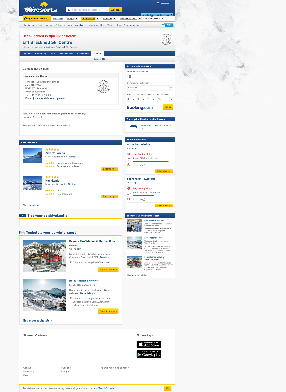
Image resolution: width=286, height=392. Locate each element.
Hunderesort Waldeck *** (156, 220)
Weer (109, 25)
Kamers (150, 94)
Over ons (66, 367)
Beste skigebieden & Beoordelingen (55, 25)
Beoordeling (40, 54)
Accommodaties (132, 25)
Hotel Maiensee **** (153, 238)
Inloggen (65, 371)
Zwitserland (132, 148)
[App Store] (149, 348)
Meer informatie (106, 388)
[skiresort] (41, 8)
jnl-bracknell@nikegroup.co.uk (49, 98)
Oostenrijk (132, 182)
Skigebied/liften (101, 59)
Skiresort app (145, 335)
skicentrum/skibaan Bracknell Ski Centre (56, 47)
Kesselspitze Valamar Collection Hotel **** (154, 258)
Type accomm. (163, 94)
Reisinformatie (83, 54)
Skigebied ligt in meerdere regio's (156, 15)
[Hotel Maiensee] (134, 243)
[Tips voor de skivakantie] (167, 25)
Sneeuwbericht (163, 171)
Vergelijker (80, 25)
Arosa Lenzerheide (138, 144)
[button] (140, 108)
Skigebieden (28, 25)
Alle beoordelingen (31, 205)
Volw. (129, 94)
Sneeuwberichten (96, 25)
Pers (25, 375)
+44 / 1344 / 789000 (40, 95)
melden (64, 125)
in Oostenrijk (72, 156)
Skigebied (27, 54)
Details (104, 257)
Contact (97, 54)
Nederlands (164, 3)
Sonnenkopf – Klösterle (141, 179)
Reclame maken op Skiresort (114, 367)
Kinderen (141, 94)
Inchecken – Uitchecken (137, 71)
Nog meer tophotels (36, 320)
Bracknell (27, 117)
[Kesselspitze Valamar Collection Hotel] (134, 262)
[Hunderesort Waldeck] (134, 225)
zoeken (168, 107)
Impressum (29, 371)
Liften (118, 25)
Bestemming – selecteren (138, 83)
